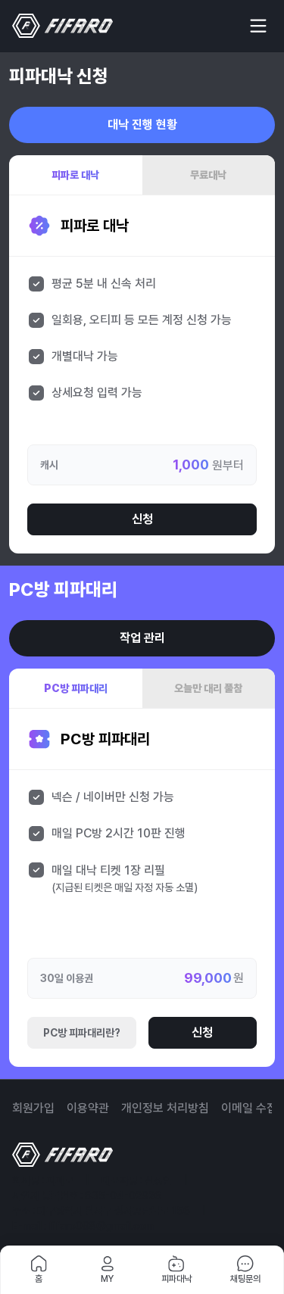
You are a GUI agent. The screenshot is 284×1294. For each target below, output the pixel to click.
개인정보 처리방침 (165, 1108)
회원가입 (33, 1108)
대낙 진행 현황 (142, 124)
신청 (142, 519)
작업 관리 (142, 638)
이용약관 (88, 1108)
